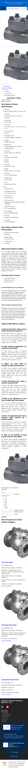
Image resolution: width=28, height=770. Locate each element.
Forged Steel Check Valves (10, 680)
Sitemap (4, 721)
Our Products (5, 717)
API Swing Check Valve (9, 625)
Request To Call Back (7, 88)
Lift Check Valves (7, 562)
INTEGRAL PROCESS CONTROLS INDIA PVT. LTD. (15, 3)
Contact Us (5, 719)
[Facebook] (2, 707)
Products (7, 91)
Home (6, 90)
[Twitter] (5, 707)
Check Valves (8, 93)
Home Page (5, 712)
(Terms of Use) (22, 763)
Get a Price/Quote (6, 99)
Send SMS (15, 756)
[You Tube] (7, 707)
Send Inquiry (6, 86)
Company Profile (6, 714)
